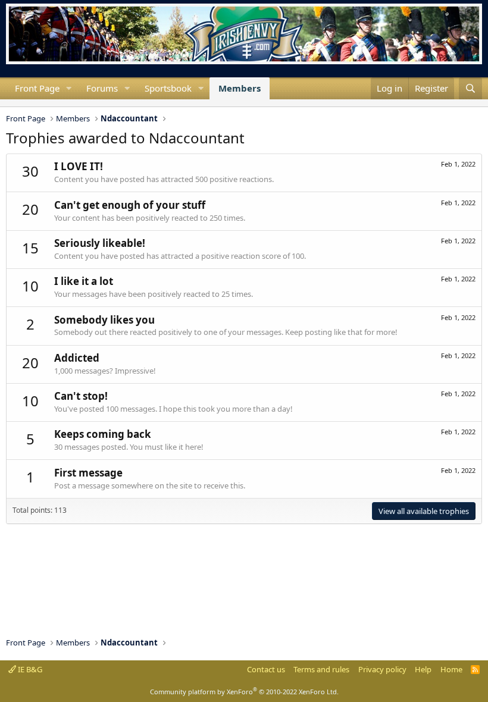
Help (423, 669)
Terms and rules (321, 669)
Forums (102, 88)
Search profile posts (25, 102)
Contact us (266, 669)
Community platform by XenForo (244, 691)
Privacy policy (382, 669)
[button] (69, 88)
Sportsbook (168, 88)
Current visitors (6, 102)
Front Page (37, 88)
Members (239, 88)
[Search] (470, 88)
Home (451, 669)
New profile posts (15, 102)
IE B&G (29, 669)
